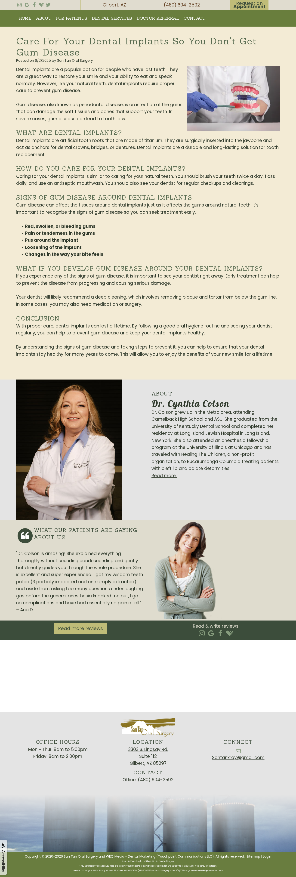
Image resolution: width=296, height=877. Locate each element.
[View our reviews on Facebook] (34, 3)
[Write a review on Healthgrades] (229, 633)
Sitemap (253, 856)
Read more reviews (80, 628)
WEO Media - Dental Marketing (130, 856)
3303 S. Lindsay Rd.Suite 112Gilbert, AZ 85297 (148, 756)
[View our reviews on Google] (27, 3)
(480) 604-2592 (155, 780)
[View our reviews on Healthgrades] (41, 3)
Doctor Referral (158, 18)
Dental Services (112, 18)
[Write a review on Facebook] (220, 633)
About (43, 18)
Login (267, 856)
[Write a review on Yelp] (202, 633)
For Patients (71, 18)
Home (24, 18)
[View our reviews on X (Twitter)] (48, 3)
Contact (194, 18)
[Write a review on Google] (211, 633)
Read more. (164, 475)
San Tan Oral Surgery (81, 856)
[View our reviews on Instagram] (19, 3)
